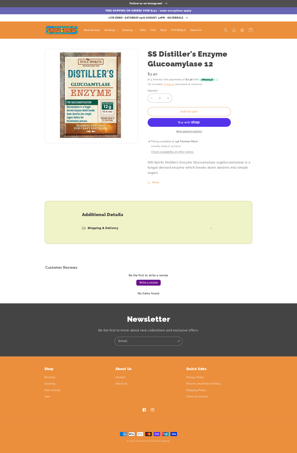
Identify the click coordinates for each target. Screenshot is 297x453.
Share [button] (155, 182)
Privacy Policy (195, 377)
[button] (111, 30)
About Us (121, 383)
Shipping (169, 84)
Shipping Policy (196, 390)
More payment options (189, 131)
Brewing (50, 377)
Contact (121, 377)
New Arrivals (53, 390)
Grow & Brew (141, 441)
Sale (47, 396)
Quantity (153, 90)
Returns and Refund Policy (203, 383)
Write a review (148, 282)
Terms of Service (197, 396)
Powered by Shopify (159, 441)
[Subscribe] (178, 341)
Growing (50, 383)
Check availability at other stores (172, 151)
